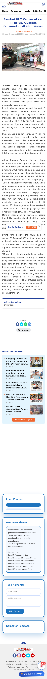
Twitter (29, 658)
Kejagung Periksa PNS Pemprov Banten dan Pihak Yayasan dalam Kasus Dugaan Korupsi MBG (17, 361)
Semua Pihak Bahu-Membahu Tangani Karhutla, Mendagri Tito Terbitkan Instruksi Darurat (15, 373)
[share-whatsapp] (25, 324)
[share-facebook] (17, 324)
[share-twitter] (21, 324)
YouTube (25, 658)
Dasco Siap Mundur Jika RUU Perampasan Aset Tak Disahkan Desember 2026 (17, 397)
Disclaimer (10, 664)
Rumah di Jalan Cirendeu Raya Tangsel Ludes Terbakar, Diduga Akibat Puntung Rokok (17, 409)
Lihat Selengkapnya (23, 420)
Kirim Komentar (15, 611)
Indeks (27, 11)
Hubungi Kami (35, 664)
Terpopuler (16, 11)
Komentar (25, 330)
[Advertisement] (23, 452)
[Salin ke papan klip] (29, 324)
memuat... (9, 305)
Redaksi (20, 661)
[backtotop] (23, 644)
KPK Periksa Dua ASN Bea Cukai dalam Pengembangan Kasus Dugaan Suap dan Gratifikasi (17, 385)
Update (32, 227)
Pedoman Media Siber (33, 661)
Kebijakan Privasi (22, 664)
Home (5, 11)
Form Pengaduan (32, 667)
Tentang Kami (11, 661)
